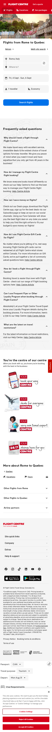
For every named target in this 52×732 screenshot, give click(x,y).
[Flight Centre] (18, 4)
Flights (9, 10)
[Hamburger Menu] (5, 4)
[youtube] (32, 569)
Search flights (26, 102)
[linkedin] (26, 569)
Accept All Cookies (26, 727)
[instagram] (12, 569)
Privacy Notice (9, 639)
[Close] (49, 692)
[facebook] (6, 569)
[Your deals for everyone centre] (26, 403)
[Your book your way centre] (26, 381)
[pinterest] (39, 569)
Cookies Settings (26, 712)
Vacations (23, 10)
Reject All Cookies (26, 719)
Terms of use (8, 643)
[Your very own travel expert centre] (26, 425)
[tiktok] (19, 569)
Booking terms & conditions (28, 639)
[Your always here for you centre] (26, 447)
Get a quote (38, 4)
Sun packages (41, 10)
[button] (14, 89)
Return (8, 49)
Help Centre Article (21, 191)
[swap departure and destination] (44, 63)
